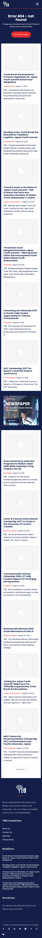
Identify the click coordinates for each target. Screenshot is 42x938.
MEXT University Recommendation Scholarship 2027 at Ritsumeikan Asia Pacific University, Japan (20, 740)
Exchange (7, 265)
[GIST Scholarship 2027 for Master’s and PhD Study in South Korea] (21, 352)
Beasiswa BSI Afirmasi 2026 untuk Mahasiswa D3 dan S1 (19, 630)
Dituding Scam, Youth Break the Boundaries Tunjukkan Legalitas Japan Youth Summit (21, 135)
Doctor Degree (9, 378)
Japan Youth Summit (12, 202)
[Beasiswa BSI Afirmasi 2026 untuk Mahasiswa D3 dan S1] (21, 612)
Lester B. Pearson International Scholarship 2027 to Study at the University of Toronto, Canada (21, 522)
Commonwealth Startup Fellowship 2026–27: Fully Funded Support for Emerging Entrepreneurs (20, 577)
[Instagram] (9, 929)
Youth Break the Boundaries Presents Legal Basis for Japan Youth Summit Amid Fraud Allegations (21, 78)
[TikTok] (31, 929)
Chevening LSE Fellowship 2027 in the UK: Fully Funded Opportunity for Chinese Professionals (20, 314)
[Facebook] (3, 929)
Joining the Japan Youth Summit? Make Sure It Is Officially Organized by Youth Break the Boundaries (20, 685)
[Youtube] (3, 934)
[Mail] (20, 929)
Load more (20, 769)
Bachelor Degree (10, 531)
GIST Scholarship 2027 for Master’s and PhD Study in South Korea (18, 371)
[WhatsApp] (36, 929)
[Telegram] (25, 929)
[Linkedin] (14, 929)
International (9, 86)
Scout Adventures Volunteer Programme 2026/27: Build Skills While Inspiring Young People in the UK (19, 465)
